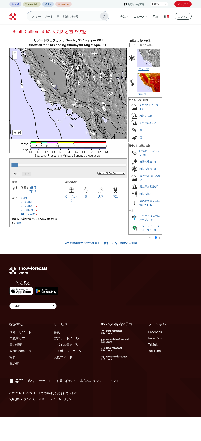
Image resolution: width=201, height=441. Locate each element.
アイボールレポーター (69, 351)
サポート (45, 380)
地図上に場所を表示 (140, 40)
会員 (57, 332)
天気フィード (63, 357)
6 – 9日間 (26, 206)
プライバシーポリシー (36, 399)
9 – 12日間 (27, 210)
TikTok (153, 344)
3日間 (33, 187)
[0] (144, 155)
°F (159, 237)
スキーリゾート (20, 332)
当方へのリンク (91, 380)
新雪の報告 (145, 168)
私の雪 (14, 363)
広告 (31, 380)
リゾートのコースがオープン (149, 228)
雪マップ (143, 69)
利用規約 (14, 399)
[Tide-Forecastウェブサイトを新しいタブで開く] (48, 4)
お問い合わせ (65, 380)
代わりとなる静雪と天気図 (120, 243)
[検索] (104, 16)
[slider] (14, 165)
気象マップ (17, 338)
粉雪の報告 (145, 161)
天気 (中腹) (145, 115)
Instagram (155, 338)
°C (150, 237)
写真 (155, 16)
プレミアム (183, 4)
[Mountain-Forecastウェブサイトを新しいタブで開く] (32, 4)
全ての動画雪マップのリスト (82, 243)
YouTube (154, 351)
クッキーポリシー (63, 399)
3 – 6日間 (26, 202)
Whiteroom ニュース (23, 351)
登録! (19, 222)
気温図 (142, 94)
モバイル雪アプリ (66, 344)
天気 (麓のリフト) (149, 123)
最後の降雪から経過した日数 (149, 203)
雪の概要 (15, 344)
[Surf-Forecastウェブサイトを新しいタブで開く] (15, 4)
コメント (113, 380)
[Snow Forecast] (13, 16)
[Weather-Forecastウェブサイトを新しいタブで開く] (63, 4)
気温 (115, 196)
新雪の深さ (145, 193)
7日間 (33, 191)
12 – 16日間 (28, 213)
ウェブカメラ (71, 198)
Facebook (155, 332)
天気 (123, 16)
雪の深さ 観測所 (148, 186)
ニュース (139, 16)
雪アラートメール (66, 338)
